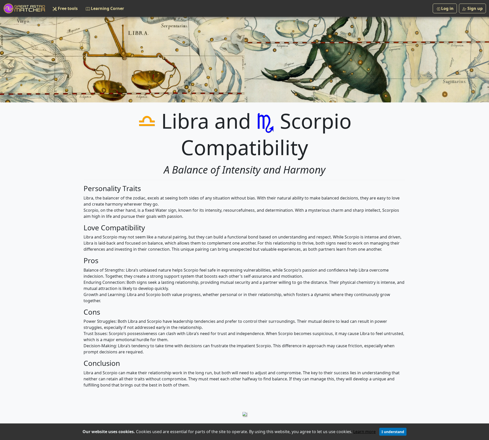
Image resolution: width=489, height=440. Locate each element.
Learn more (364, 431)
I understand (393, 431)
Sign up (474, 8)
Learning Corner (107, 8)
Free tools (67, 8)
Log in (447, 8)
